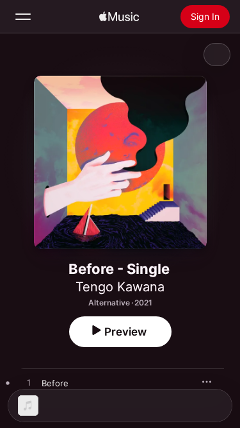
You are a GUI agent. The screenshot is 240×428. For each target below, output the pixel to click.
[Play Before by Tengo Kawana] (29, 383)
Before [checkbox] (55, 383)
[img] (119, 16)
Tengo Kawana (120, 287)
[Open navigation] (23, 17)
